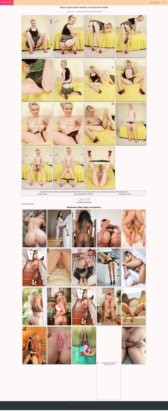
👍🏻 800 (80, 200)
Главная (71, 404)
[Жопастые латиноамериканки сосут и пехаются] (84, 228)
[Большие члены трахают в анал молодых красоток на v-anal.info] (133, 345)
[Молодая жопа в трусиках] (34, 267)
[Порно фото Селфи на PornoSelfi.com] (109, 381)
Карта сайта (95, 404)
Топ (164, 2)
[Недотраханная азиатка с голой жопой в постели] (133, 267)
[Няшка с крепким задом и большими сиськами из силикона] (59, 267)
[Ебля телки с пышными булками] (34, 228)
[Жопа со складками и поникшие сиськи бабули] (109, 306)
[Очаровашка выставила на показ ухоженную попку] (59, 228)
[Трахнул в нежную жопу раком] (84, 306)
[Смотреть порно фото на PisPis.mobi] (84, 345)
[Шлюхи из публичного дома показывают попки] (133, 228)
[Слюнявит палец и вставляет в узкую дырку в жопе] (109, 228)
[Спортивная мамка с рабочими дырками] (109, 267)
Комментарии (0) (27, 204)
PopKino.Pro (7, 2)
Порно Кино (154, 2)
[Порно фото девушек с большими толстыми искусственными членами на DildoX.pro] (34, 345)
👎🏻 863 (87, 200)
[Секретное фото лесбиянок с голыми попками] (133, 306)
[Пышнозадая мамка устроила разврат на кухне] (59, 306)
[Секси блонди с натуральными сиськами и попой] (34, 306)
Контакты (82, 404)
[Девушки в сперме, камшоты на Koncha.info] (59, 345)
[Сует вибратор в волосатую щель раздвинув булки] (84, 267)
